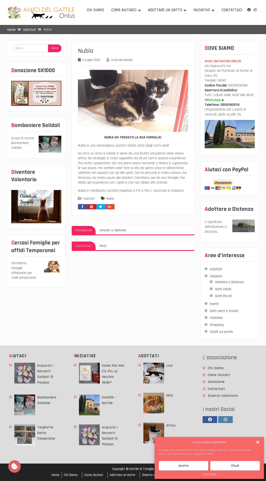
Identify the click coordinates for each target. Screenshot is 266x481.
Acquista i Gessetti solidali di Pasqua (45, 374)
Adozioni (216, 276)
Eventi (214, 303)
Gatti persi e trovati (224, 310)
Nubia (110, 198)
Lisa (169, 365)
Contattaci (232, 10)
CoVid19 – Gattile (109, 400)
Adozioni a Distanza (229, 282)
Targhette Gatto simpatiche (46, 433)
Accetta (183, 466)
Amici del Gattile (121, 60)
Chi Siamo (95, 10)
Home (55, 475)
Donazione (216, 381)
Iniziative (201, 10)
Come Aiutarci (124, 10)
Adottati (89, 198)
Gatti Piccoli (223, 296)
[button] (258, 442)
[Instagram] (255, 9)
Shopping (217, 324)
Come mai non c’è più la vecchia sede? (113, 374)
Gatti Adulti (223, 289)
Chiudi (235, 466)
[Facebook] (249, 9)
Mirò (169, 395)
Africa (171, 425)
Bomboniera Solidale (46, 400)
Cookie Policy (209, 474)
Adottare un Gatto (165, 10)
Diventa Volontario (223, 395)
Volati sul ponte (221, 331)
